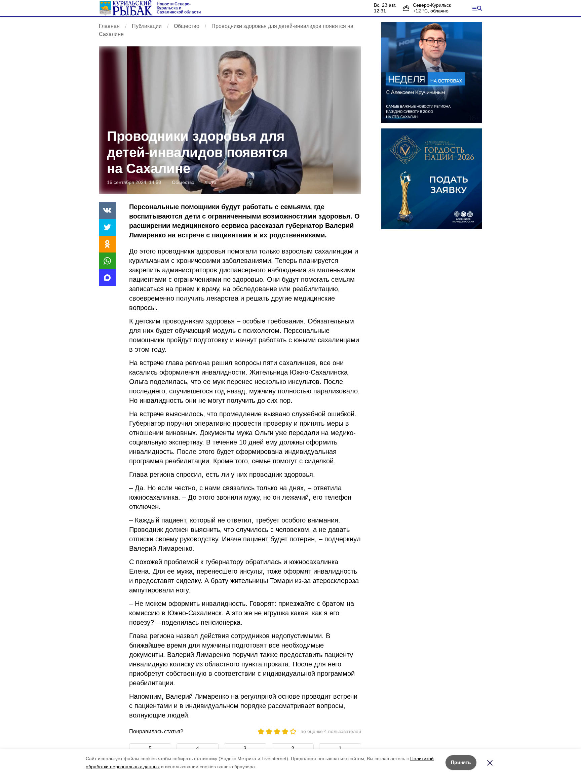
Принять (461, 762)
